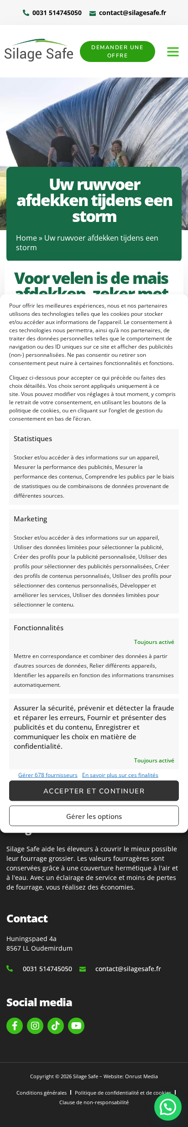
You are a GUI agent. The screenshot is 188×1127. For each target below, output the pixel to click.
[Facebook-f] (14, 1026)
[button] (173, 51)
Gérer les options (94, 815)
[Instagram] (35, 1026)
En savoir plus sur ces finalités (120, 775)
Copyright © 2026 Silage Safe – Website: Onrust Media (94, 1076)
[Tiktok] (55, 1026)
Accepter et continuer (94, 790)
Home (26, 238)
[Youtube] (76, 1026)
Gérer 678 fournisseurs (48, 775)
